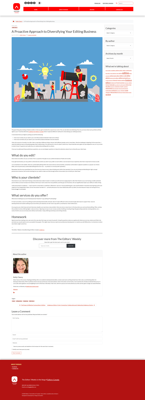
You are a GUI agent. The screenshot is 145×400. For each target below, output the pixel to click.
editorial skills (112, 78)
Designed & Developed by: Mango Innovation (32, 395)
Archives (14, 366)
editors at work (123, 78)
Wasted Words (114, 92)
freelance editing (121, 80)
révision (123, 90)
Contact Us (119, 9)
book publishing (113, 73)
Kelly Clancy (19, 21)
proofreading (108, 90)
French (118, 82)
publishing (114, 90)
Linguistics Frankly (119, 86)
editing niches (19, 301)
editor (117, 76)
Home (35, 9)
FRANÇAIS (97, 3)
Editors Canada (53, 380)
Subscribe (70, 245)
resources (119, 90)
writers (130, 92)
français (115, 80)
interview (127, 82)
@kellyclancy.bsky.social (32, 286)
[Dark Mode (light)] (40, 3)
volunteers (108, 92)
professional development (123, 88)
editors (117, 78)
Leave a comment (32, 35)
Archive (92, 9)
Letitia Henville (123, 84)
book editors (108, 73)
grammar (122, 82)
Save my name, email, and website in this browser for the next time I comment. (33, 346)
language (112, 84)
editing (125, 73)
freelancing (25, 301)
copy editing (119, 73)
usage (126, 90)
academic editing (115, 70)
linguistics (112, 86)
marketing (126, 86)
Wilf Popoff (120, 92)
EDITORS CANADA (108, 3)
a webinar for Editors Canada (36, 131)
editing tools (113, 76)
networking (109, 88)
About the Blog (63, 9)
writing (108, 94)
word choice (126, 92)
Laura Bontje (117, 84)
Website (15, 289)
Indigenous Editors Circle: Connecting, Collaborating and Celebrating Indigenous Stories (70, 305)
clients (13, 301)
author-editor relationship (125, 70)
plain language (115, 88)
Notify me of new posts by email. (21, 349)
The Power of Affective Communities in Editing (33, 305)
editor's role (123, 76)
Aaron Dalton (108, 70)
